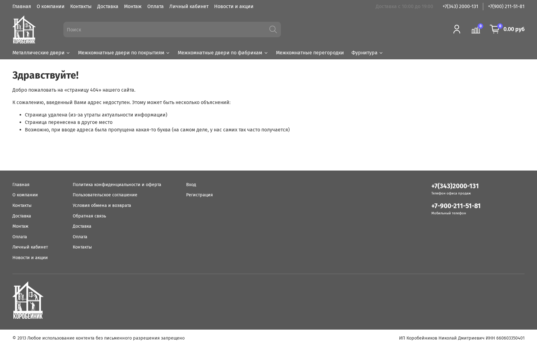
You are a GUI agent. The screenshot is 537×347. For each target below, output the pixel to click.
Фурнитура (364, 53)
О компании (51, 6)
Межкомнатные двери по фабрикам (220, 53)
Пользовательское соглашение (105, 195)
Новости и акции (234, 6)
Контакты (81, 6)
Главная (21, 6)
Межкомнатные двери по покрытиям (121, 53)
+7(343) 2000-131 (460, 6)
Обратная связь (89, 216)
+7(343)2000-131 (455, 186)
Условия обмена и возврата (102, 205)
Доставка (107, 6)
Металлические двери (38, 53)
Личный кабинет (189, 6)
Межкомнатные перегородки (310, 53)
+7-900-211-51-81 (456, 206)
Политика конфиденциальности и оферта (117, 184)
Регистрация (199, 195)
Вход (191, 184)
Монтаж (133, 6)
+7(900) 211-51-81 (506, 6)
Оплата (155, 6)
